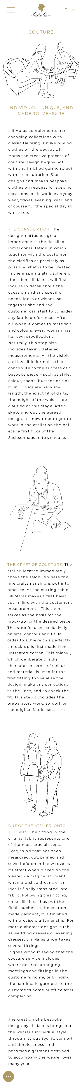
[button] (8, 1076)
